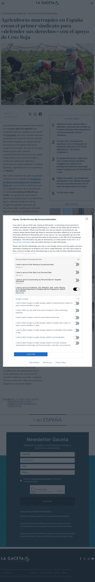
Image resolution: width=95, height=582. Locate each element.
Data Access (47, 362)
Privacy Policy (61, 362)
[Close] (87, 219)
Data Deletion (34, 362)
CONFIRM (31, 354)
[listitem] (47, 259)
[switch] (76, 264)
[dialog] (47, 291)
